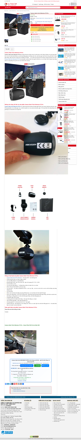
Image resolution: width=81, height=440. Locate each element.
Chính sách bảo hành (36, 37)
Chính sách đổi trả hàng (36, 39)
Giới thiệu (27, 402)
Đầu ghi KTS (61, 86)
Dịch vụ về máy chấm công (64, 158)
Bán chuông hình (57, 402)
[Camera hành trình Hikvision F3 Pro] (17, 25)
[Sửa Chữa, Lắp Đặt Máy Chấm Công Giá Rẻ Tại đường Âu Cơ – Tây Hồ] (61, 50)
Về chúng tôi (35, 4)
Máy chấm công (62, 93)
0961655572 (74, 3)
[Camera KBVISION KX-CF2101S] (57, 39)
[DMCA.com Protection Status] (34, 436)
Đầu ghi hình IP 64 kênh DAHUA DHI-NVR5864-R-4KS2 (68, 24)
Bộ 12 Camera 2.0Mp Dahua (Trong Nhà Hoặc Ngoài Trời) (69, 137)
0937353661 (51, 438)
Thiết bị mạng (61, 97)
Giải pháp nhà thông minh (73, 407)
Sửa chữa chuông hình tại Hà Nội (59, 416)
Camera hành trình (12, 10)
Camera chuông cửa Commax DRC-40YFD (69, 122)
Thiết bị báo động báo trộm (64, 99)
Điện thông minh (62, 95)
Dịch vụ (26, 405)
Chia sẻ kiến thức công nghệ (74, 404)
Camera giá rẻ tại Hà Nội (59, 408)
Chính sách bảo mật (35, 36)
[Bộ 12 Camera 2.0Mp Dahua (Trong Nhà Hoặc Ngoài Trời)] (61, 139)
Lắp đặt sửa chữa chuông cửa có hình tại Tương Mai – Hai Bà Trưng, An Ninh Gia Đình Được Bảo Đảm (70, 73)
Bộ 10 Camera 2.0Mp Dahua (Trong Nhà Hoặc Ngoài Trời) (69, 129)
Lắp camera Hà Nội (58, 405)
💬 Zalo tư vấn (45, 365)
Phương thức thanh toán (30, 408)
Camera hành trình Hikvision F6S (67, 397)
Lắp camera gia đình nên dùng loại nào (59, 413)
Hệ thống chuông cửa (63, 90)
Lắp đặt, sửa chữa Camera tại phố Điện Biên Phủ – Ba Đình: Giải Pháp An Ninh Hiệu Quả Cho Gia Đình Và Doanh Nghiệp (70, 61)
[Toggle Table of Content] (11, 49)
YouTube (24, 380)
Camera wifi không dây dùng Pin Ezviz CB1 (69, 108)
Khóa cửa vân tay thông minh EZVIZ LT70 (67, 30)
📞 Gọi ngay (37, 365)
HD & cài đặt (47, 4)
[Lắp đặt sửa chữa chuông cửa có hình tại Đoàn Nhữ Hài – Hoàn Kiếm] (61, 56)
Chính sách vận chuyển (36, 41)
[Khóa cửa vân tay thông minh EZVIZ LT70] (57, 32)
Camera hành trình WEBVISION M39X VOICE (16, 397)
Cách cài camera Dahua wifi (60, 411)
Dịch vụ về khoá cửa (63, 160)
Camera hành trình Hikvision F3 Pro (23, 10)
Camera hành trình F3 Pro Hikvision (14, 277)
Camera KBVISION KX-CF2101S (68, 36)
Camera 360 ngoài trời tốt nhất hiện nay (59, 420)
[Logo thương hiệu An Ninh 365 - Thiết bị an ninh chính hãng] (10, 4)
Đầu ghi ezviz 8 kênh (58, 407)
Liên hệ (75, 1)
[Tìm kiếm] (27, 7)
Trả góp (52, 4)
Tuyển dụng (40, 4)
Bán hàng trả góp (28, 407)
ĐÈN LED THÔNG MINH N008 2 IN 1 (69, 115)
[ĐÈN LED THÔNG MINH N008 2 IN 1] (61, 117)
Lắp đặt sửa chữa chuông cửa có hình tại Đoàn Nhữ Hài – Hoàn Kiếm (69, 55)
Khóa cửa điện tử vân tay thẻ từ (65, 88)
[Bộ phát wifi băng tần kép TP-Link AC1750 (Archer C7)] (57, 19)
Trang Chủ (6, 10)
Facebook (20, 380)
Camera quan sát (62, 82)
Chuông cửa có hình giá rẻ (59, 404)
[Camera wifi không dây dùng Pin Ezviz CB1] (61, 110)
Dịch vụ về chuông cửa (63, 163)
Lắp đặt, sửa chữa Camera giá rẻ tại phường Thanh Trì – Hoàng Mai (70, 67)
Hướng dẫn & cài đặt (72, 405)
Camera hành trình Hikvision (27, 365)
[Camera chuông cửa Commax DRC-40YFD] (61, 124)
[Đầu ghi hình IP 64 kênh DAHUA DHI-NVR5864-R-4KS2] (57, 26)
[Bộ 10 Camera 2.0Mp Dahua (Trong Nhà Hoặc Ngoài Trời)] (61, 131)
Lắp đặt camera (16, 363)
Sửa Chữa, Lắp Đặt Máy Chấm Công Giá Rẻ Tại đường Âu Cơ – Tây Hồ (69, 49)
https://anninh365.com (9, 427)
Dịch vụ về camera (63, 156)
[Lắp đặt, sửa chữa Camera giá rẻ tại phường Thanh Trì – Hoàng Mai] (61, 68)
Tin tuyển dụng (28, 409)
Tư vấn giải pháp (71, 402)
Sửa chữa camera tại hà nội (60, 409)
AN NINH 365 (14, 368)
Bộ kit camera (61, 84)
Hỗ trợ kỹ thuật (43, 409)
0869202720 (74, 4)
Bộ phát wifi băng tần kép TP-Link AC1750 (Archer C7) (68, 17)
